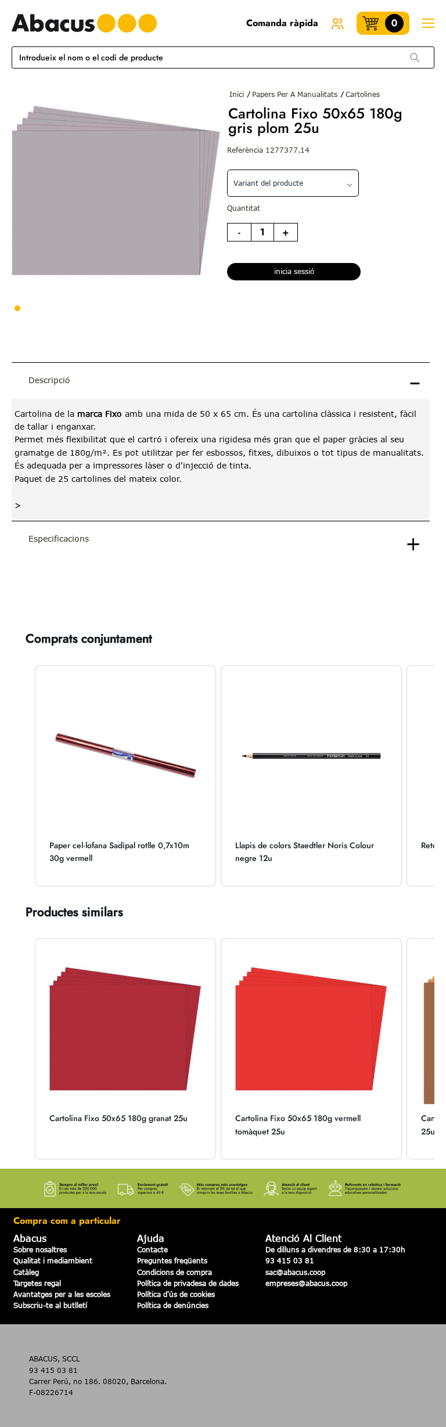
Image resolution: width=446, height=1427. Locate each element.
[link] (337, 23)
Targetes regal (37, 1283)
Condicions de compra (174, 1272)
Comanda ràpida (282, 23)
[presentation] (221, 460)
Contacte (152, 1249)
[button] (23, 776)
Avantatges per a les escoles (61, 1294)
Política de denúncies (172, 1305)
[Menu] (428, 23)
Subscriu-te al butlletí (50, 1305)
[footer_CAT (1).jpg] (223, 1185)
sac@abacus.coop (295, 1272)
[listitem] (125, 776)
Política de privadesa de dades (188, 1283)
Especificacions (58, 538)
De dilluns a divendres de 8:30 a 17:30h (335, 1249)
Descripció (49, 380)
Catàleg (26, 1272)
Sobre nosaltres (40, 1249)
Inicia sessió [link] (294, 271)
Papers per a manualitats (294, 94)
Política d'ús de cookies (176, 1294)
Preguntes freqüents (172, 1260)
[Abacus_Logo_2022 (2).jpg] (84, 23)
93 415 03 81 (289, 1260)
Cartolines (363, 94)
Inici (236, 94)
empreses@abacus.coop (306, 1283)
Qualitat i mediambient (52, 1260)
